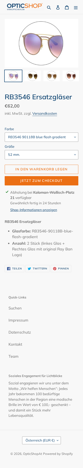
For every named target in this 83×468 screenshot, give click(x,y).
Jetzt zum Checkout (41, 180)
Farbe (9, 129)
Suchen (15, 308)
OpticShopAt (32, 454)
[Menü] (75, 7)
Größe (9, 146)
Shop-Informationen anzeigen (33, 210)
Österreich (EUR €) (40, 440)
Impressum (18, 320)
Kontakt (15, 344)
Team (14, 356)
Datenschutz (20, 332)
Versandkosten (44, 113)
